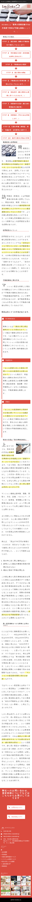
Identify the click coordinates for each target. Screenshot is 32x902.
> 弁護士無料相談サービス (8, 856)
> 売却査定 (4, 854)
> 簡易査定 (4, 866)
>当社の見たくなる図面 (7, 861)
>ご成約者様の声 (6, 864)
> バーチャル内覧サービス (8, 859)
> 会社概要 (4, 852)
